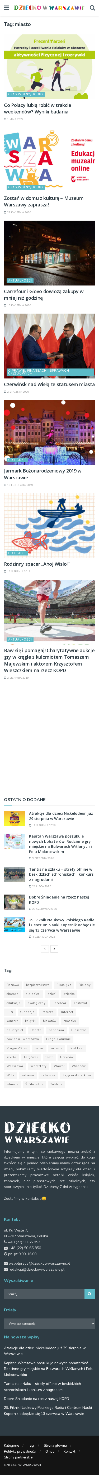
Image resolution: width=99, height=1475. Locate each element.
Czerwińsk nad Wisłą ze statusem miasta (49, 384)
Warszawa (15, 1066)
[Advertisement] (49, 738)
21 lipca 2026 (41, 886)
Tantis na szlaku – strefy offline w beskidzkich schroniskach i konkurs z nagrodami (61, 874)
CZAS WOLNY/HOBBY (26, 94)
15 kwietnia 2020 (18, 305)
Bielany (85, 985)
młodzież (70, 1021)
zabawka (48, 1075)
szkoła (11, 1057)
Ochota (36, 1030)
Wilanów (79, 1066)
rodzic (39, 1048)
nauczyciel (15, 1030)
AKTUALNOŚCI (20, 281)
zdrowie (12, 1084)
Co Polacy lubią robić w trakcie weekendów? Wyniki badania (37, 108)
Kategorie (11, 1445)
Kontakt (69, 1451)
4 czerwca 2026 (43, 937)
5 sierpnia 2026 (42, 858)
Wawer (59, 1066)
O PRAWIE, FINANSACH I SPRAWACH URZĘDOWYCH (38, 372)
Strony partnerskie (18, 1457)
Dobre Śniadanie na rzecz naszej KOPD (36, 1398)
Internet (67, 1012)
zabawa (28, 1075)
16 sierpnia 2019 (18, 571)
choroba (13, 994)
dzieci (52, 994)
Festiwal (80, 1003)
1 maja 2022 (14, 119)
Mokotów (49, 1021)
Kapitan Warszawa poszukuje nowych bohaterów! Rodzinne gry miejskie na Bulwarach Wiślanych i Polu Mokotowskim (60, 844)
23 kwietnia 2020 (18, 212)
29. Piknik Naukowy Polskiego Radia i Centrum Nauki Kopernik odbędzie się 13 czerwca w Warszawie (62, 925)
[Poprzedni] (45, 949)
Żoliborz (56, 1084)
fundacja (27, 1012)
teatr (49, 1057)
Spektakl (76, 1048)
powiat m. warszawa (23, 1039)
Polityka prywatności (20, 1451)
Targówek (30, 1057)
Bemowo (13, 985)
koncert (12, 1021)
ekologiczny (37, 1003)
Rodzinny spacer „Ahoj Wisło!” (36, 564)
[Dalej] (54, 949)
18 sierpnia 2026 (43, 825)
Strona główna (55, 1445)
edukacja (14, 1003)
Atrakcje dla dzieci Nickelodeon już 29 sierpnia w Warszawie (61, 816)
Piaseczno (79, 1030)
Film (10, 1012)
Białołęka (64, 985)
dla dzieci (33, 994)
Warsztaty (38, 1066)
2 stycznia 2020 (17, 392)
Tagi (31, 1445)
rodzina (57, 1048)
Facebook (60, 1003)
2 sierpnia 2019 (17, 678)
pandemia (56, 1030)
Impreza (48, 1012)
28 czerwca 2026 (44, 909)
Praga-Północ (17, 1048)
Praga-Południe (58, 1039)
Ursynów (67, 1057)
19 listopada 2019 (19, 485)
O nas (49, 1451)
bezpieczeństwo (37, 985)
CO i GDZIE (17, 460)
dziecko (69, 994)
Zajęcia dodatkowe (77, 1075)
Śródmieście (34, 1084)
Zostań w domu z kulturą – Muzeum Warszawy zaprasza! (43, 201)
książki (30, 1021)
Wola (11, 1075)
